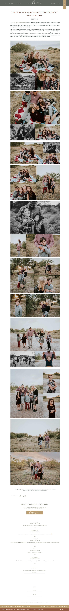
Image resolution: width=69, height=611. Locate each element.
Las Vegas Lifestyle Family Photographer (19, 22)
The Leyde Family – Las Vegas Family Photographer (53, 606)
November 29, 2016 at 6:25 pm (35, 540)
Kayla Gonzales (34, 557)
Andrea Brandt (34, 530)
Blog (37, 19)
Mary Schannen (34, 548)
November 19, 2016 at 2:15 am (35, 523)
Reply (35, 527)
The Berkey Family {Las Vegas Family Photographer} (16, 606)
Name (34, 587)
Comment (34, 572)
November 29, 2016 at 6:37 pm (35, 550)
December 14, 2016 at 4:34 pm (35, 558)
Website (34, 594)
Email (34, 590)
